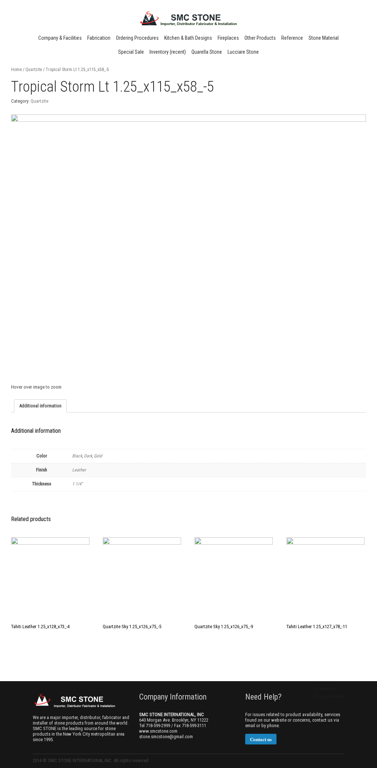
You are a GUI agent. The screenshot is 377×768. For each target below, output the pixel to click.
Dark (88, 456)
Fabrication (98, 38)
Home (16, 69)
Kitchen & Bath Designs (188, 38)
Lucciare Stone (243, 52)
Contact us (261, 739)
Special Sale (131, 52)
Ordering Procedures (137, 38)
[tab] (40, 406)
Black (77, 456)
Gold (98, 456)
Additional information (40, 405)
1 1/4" (77, 483)
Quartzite (33, 69)
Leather (79, 470)
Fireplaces (228, 38)
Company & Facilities (60, 38)
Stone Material (324, 38)
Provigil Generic (329, 696)
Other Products (260, 38)
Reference (292, 38)
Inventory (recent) (167, 52)
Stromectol (324, 688)
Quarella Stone (206, 52)
